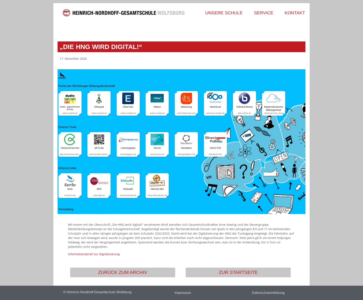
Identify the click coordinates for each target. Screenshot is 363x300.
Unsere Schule (224, 12)
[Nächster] (243, 29)
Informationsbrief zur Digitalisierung (94, 254)
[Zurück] (120, 29)
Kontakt (295, 12)
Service (263, 12)
